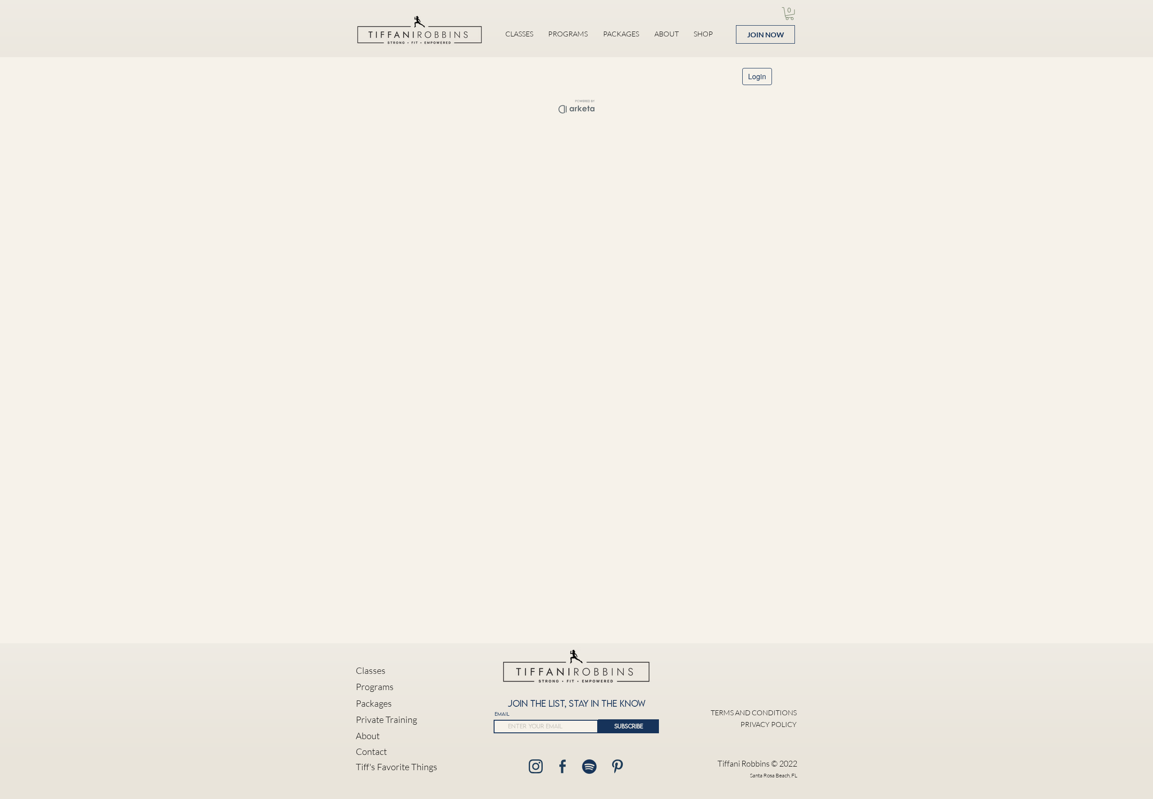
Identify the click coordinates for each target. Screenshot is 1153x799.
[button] (789, 13)
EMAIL (502, 714)
